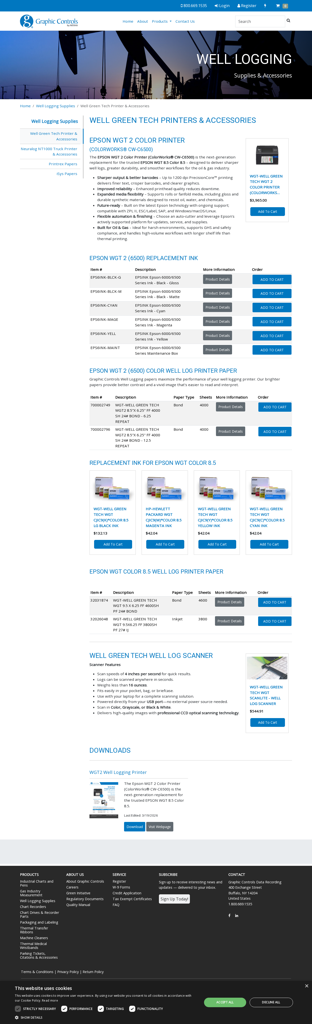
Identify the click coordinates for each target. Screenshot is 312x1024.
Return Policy (93, 971)
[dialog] (156, 1002)
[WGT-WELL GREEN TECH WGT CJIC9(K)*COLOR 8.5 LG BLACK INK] (113, 487)
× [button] (306, 986)
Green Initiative (78, 893)
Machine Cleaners (34, 938)
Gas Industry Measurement (31, 893)
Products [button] (160, 21)
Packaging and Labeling (39, 922)
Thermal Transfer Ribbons (34, 930)
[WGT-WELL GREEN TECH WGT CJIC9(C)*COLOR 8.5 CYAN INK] (269, 487)
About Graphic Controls (85, 881)
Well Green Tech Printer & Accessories (53, 136)
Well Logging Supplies (55, 105)
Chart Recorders (33, 906)
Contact (236, 874)
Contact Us (185, 21)
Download (135, 826)
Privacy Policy (68, 971)
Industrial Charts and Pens (36, 883)
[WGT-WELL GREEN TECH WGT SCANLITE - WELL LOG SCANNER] (267, 668)
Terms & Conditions (37, 971)
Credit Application (127, 893)
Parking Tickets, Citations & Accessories (39, 955)
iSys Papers (67, 173)
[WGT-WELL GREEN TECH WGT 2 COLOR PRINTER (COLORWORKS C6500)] (267, 154)
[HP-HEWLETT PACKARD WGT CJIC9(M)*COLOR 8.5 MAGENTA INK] (165, 487)
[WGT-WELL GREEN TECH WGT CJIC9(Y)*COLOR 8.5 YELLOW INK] (217, 487)
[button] (106, 1017)
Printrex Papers (63, 163)
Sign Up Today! (174, 899)
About (142, 21)
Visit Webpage (160, 826)
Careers (72, 887)
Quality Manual (78, 904)
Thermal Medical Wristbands (33, 945)
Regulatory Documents (85, 899)
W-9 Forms (121, 887)
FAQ (116, 904)
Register (119, 881)
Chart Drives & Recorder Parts (39, 914)
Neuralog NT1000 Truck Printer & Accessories (49, 151)
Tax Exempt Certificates (132, 899)
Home (129, 21)
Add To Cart (272, 279)
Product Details (217, 279)
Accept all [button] (225, 1002)
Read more (50, 1000)
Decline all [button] (271, 1002)
